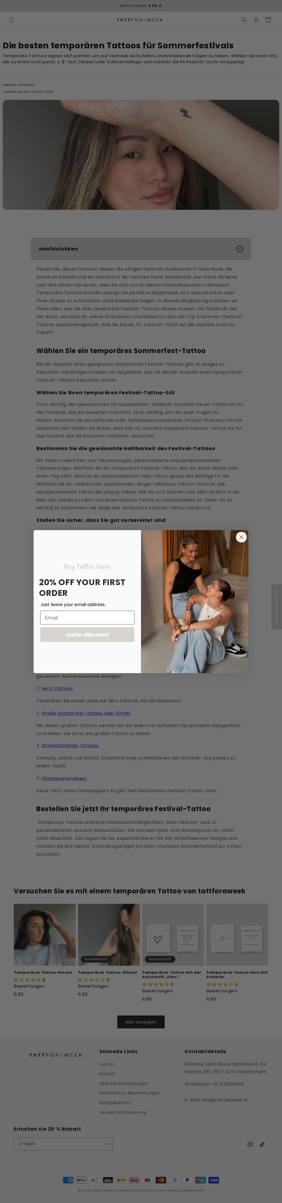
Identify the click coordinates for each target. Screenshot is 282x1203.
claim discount (87, 634)
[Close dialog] (241, 537)
